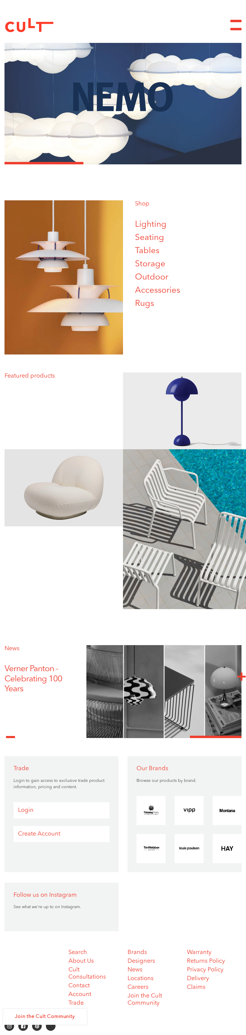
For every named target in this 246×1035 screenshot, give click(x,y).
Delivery (198, 979)
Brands (137, 953)
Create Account (39, 834)
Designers (141, 961)
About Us (81, 961)
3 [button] (202, 163)
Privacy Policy (205, 970)
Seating (149, 238)
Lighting (150, 224)
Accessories (157, 290)
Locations (141, 979)
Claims (196, 987)
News (12, 649)
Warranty (199, 953)
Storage (150, 264)
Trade (76, 1003)
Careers (138, 987)
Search (77, 953)
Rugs (144, 304)
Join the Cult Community (45, 1016)
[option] (123, 96)
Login (26, 810)
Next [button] (241, 676)
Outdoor (151, 277)
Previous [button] (10, 733)
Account (79, 995)
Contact (79, 986)
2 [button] (122, 163)
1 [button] (43, 163)
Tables (147, 251)
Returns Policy (206, 961)
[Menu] (236, 25)
